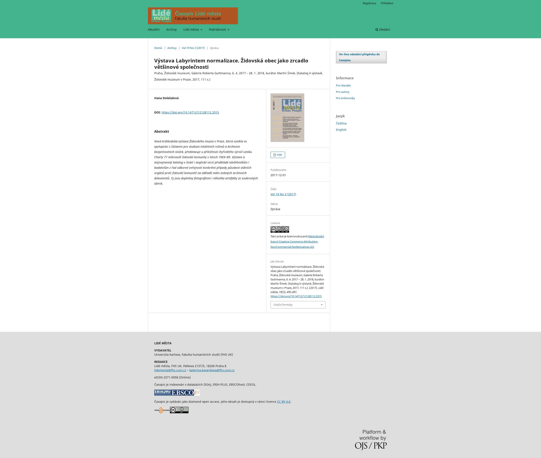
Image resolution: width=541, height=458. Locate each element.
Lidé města (191, 29)
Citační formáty (283, 305)
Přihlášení (387, 3)
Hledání (384, 29)
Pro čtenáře (343, 85)
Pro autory (343, 92)
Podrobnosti (218, 29)
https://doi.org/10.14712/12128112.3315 (190, 112)
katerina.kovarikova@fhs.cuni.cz (212, 370)
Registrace (369, 3)
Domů (158, 48)
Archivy (171, 29)
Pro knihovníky (345, 98)
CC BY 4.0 (283, 402)
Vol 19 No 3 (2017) (193, 48)
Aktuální (154, 29)
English (341, 130)
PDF (279, 155)
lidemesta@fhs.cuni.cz (170, 370)
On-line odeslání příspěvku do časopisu (359, 57)
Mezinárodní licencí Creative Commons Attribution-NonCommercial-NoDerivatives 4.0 (297, 241)
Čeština (341, 123)
